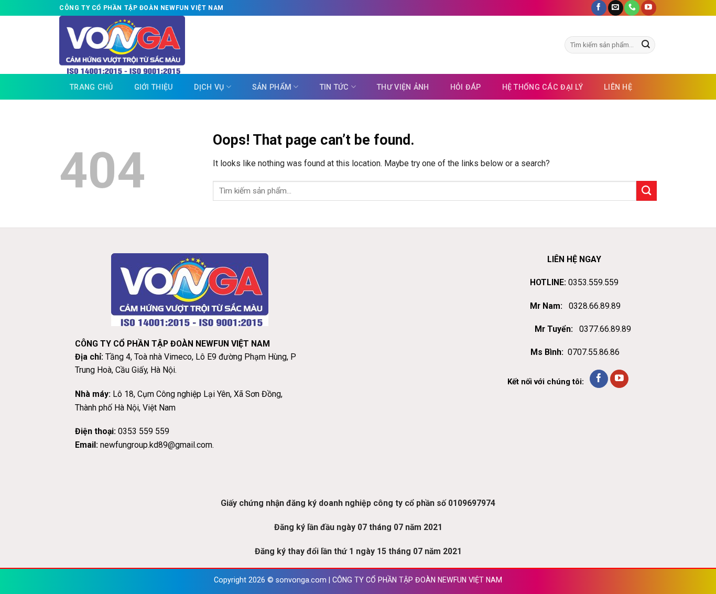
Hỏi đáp (465, 87)
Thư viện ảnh (403, 87)
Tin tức (334, 87)
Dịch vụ (209, 87)
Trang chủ (91, 87)
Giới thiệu (153, 87)
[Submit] (646, 44)
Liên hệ (618, 87)
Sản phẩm (271, 87)
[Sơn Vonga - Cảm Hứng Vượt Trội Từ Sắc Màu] (175, 45)
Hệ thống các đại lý (542, 87)
